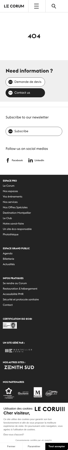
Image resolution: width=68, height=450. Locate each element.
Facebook (17, 160)
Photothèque (10, 234)
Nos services (10, 202)
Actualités (9, 264)
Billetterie (8, 259)
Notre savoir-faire (13, 223)
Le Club (7, 218)
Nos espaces (10, 191)
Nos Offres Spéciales (15, 207)
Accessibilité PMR (13, 294)
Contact (8, 305)
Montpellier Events (14, 6)
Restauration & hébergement (20, 288)
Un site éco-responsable (17, 229)
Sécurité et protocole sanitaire (21, 299)
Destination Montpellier (17, 213)
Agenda (7, 253)
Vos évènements (12, 196)
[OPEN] (36, 6)
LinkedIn (39, 160)
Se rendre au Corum (15, 283)
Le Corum (8, 186)
